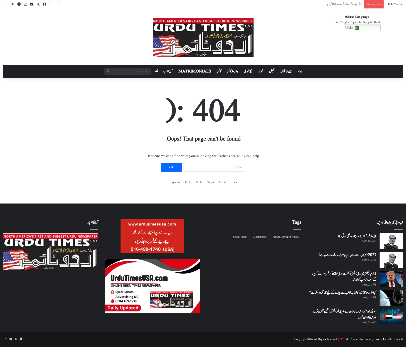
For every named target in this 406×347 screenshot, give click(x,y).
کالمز (219, 71)
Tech (188, 182)
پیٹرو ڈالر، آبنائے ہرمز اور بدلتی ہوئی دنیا (357, 236)
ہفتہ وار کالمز (232, 71)
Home (234, 182)
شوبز (261, 71)
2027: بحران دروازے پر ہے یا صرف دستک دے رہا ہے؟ (347, 255)
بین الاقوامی (286, 71)
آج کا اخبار (168, 71)
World (199, 182)
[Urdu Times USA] (203, 37)
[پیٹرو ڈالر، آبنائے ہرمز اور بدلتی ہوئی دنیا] (391, 241)
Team (210, 182)
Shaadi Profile (240, 237)
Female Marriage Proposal (286, 237)
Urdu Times (393, 339)
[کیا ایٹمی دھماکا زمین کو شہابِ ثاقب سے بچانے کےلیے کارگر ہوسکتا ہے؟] (391, 298)
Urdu (349, 27)
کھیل (271, 71)
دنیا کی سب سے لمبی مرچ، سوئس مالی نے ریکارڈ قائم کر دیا (344, 4)
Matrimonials (260, 237)
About (222, 182)
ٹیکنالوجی (248, 71)
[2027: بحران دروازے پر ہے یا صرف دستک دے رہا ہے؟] (391, 260)
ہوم (300, 71)
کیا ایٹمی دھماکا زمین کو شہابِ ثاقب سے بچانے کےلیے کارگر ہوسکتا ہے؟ (342, 293)
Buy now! (174, 182)
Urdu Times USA (353, 339)
